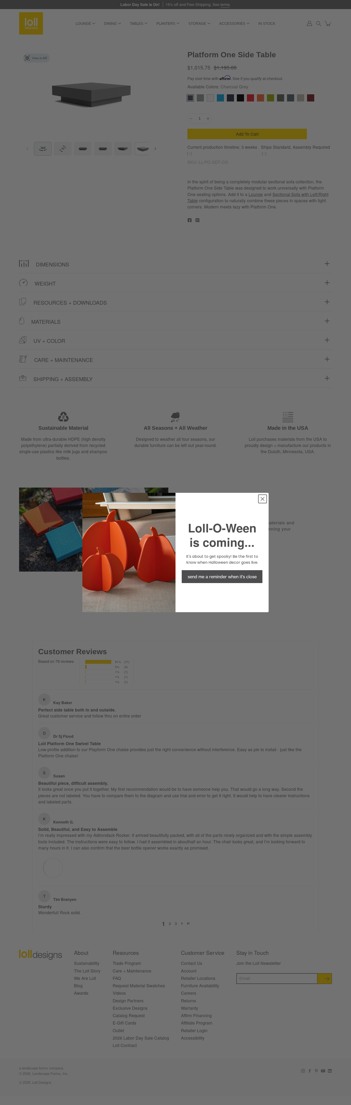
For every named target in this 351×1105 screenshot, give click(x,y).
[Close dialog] (262, 499)
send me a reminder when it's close (222, 576)
